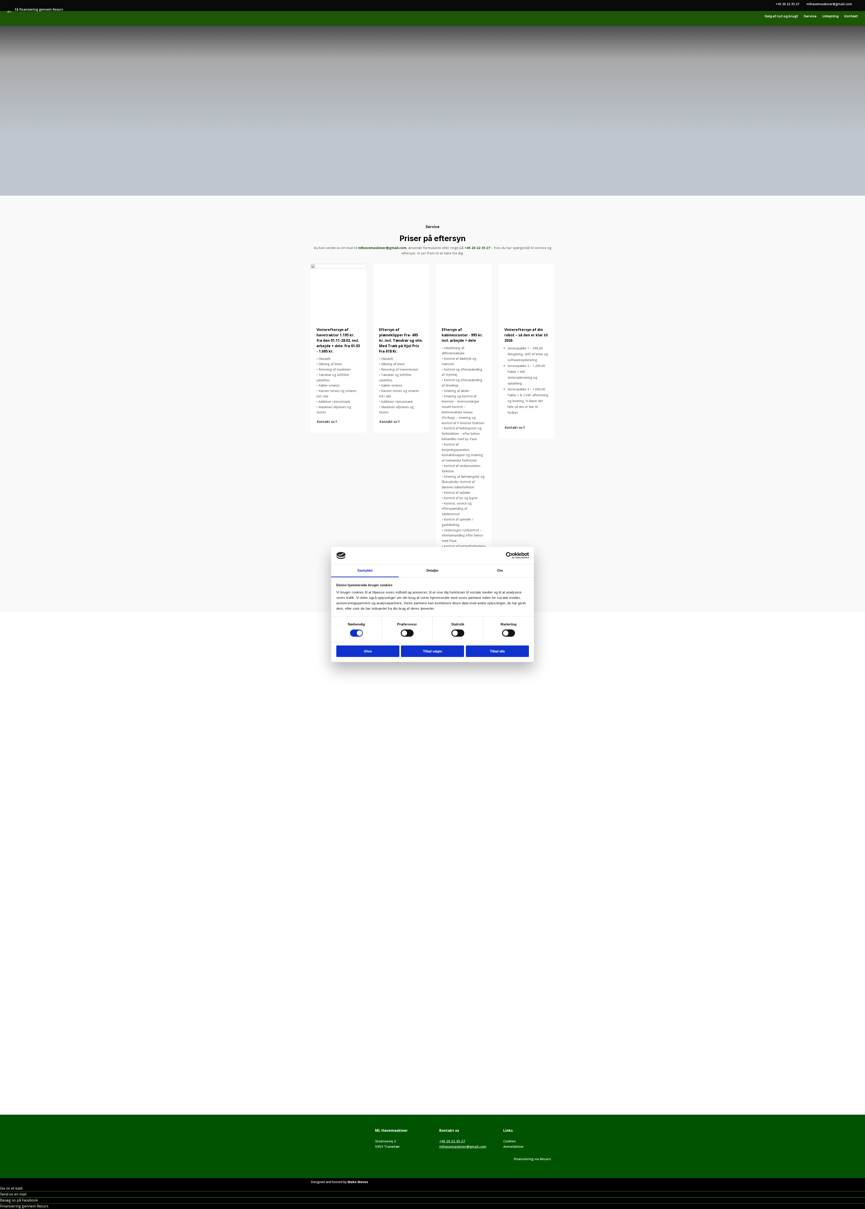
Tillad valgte (432, 651)
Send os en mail (13, 1194)
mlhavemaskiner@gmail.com (539, 77)
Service (810, 16)
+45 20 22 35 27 (452, 1141)
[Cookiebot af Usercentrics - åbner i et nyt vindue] (509, 555)
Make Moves (358, 1182)
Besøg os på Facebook (19, 1200)
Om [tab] (500, 570)
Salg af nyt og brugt (781, 16)
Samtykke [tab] (365, 570)
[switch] (407, 633)
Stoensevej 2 (385, 1141)
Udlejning (830, 16)
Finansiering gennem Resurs (24, 1206)
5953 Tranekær (387, 1146)
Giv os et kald (11, 1188)
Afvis (368, 651)
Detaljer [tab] (432, 570)
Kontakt (851, 16)
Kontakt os (304, 160)
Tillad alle (497, 651)
